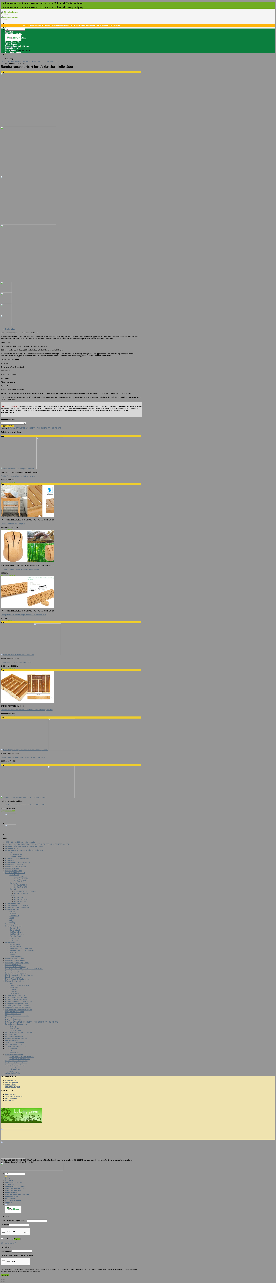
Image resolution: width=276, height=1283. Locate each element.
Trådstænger (14, 993)
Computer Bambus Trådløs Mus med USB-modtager (20, 569)
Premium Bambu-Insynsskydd (16, 1038)
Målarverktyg (14, 1069)
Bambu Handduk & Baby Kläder (17, 858)
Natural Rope (10, 1018)
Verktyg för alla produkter (15, 1065)
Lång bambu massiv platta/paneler (18, 1008)
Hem (3, 61)
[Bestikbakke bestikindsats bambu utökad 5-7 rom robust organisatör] (10, 823)
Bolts (11, 983)
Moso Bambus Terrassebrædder (17, 1016)
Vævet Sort (13, 940)
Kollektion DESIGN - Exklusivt (25, 891)
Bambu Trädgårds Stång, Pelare (17, 963)
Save (11, 1071)
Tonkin (12, 922)
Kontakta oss (10, 50)
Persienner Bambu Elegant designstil (18, 1032)
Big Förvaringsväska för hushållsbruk (19, 975)
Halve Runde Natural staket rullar (21, 950)
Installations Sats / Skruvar (19, 985)
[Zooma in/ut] (4, 1279)
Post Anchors (14, 989)
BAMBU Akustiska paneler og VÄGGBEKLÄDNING (24, 850)
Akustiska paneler (16, 854)
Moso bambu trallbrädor (14, 1012)
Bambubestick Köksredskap (15, 967)
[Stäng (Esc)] (2, 1279)
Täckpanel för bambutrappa (15, 1046)
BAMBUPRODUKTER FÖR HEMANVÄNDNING (24, 969)
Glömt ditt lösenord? (8, 1243)
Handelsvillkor (10, 1080)
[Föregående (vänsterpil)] (2, 1281)
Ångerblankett (10, 1094)
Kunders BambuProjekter (15, 38)
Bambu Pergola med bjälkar (15, 866)
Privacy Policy (10, 1085)
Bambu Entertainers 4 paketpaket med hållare (18, 476)
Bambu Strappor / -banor (14, 958)
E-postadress (6, 1251)
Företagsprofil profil (12, 1087)
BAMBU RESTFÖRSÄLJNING (16, 905)
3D (10, 852)
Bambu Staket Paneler (13, 926)
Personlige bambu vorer (14, 1036)
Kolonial (12, 889)
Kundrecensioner (11, 1098)
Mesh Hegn (13, 987)
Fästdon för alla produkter (15, 981)
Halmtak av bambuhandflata (15, 995)
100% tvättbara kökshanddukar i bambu (20, 842)
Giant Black (13, 928)
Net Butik (9, 32)
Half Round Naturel (16, 934)
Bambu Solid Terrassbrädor (19, 1059)
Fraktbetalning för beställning (17, 46)
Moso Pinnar (14, 916)
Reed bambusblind (12, 1040)
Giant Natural (14, 930)
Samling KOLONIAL (21, 893)
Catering (12, 1026)
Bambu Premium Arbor (13, 871)
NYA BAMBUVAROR (13, 1020)
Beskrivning (10, 329)
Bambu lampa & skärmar (14, 864)
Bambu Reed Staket (12, 903)
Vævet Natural (14, 938)
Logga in (17, 1239)
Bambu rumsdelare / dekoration (17, 907)
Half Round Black (16, 932)
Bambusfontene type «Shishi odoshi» (18, 971)
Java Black (13, 913)
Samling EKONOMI (21, 879)
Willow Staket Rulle (12, 1073)
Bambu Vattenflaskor (13, 965)
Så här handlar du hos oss (14, 1096)
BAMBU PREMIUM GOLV (15, 873)
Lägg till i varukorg (7, 426)
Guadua (12, 911)
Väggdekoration (15, 856)
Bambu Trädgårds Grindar (15, 961)
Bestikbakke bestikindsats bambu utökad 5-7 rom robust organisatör (27, 710)
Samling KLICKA (20, 881)
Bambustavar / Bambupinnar (16, 973)
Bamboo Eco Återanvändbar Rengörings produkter (24, 846)
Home (7, 30)
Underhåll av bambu (13, 52)
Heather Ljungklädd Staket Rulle (17, 1005)
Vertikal (12, 895)
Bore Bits (12, 1067)
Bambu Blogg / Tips (13, 42)
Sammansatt (14, 1052)
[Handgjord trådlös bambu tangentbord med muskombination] (10, 834)
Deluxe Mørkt (14, 944)
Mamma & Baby (15, 1030)
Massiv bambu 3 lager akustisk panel (18, 1010)
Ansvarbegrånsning (12, 1083)
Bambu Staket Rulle (12, 942)
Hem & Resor (14, 1028)
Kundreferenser (11, 48)
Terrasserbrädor (11, 1048)
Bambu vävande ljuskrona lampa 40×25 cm (16, 662)
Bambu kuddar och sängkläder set (17, 862)
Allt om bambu (11, 44)
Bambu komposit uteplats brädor (21, 1057)
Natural (12, 954)
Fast (11, 1050)
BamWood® (14, 875)
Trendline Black (15, 936)
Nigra (11, 918)
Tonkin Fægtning (15, 956)
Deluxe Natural (15, 946)
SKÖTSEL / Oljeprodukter (14, 1042)
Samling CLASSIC (20, 877)
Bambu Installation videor (15, 40)
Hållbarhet (9, 36)
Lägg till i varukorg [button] (8, 482)
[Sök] (6, 1176)
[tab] (73, 329)
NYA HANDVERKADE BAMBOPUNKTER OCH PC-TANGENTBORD (32, 61)
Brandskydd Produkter (13, 977)
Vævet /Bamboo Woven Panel (16, 1061)
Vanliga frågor (10, 1100)
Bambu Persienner (12, 869)
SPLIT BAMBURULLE (13, 1044)
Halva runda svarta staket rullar (21, 948)
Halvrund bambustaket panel (16, 999)
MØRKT (12, 952)
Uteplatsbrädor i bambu (14, 1055)
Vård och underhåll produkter (16, 1063)
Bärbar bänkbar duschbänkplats (13, 524)
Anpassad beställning (13, 34)
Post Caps (13, 991)
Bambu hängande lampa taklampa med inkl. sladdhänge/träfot (24, 757)
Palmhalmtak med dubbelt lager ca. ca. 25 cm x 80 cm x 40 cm (23, 805)
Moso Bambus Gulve (13, 1014)
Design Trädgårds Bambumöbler (17, 979)
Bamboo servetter (12, 848)
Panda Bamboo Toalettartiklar (16, 1024)
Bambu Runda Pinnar (13, 909)
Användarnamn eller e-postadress (14, 1220)
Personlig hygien (11, 1034)
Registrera (5, 1275)
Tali (10, 920)
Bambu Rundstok (11, 924)
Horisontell (13, 883)
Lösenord (5, 1225)
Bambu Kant (9, 860)
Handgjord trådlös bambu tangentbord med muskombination (23, 615)
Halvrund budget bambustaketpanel (18, 1001)
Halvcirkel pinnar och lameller (16, 997)
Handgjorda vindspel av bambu (16, 1003)
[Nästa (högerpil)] (4, 1281)
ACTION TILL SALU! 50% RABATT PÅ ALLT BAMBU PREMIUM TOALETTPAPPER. (37, 844)
